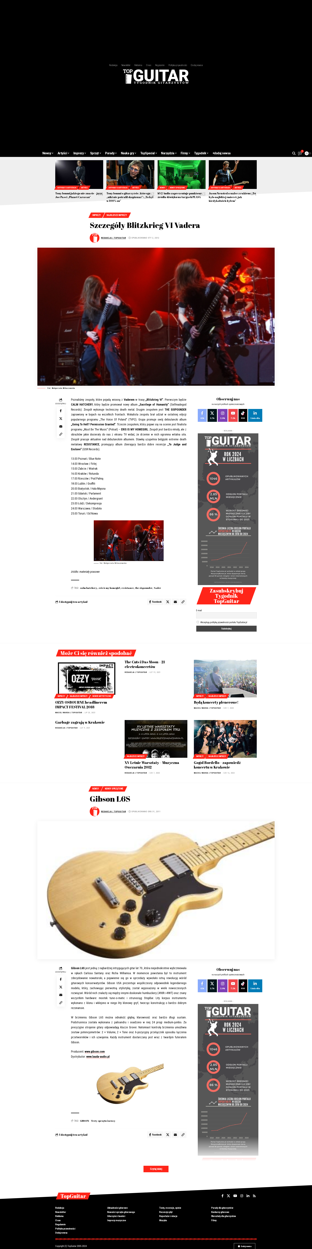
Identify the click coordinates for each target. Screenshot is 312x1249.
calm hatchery (88, 587)
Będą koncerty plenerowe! (216, 702)
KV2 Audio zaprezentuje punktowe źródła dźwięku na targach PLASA (180, 195)
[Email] (61, 426)
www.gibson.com (95, 1051)
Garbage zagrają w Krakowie (80, 722)
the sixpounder (143, 587)
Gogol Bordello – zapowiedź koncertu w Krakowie (217, 765)
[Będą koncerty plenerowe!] (225, 678)
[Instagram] (223, 415)
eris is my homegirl (109, 587)
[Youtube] (233, 415)
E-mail (199, 610)
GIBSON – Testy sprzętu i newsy (97, 1120)
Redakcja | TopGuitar (113, 238)
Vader (157, 587)
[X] (212, 415)
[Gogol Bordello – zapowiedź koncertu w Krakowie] (225, 739)
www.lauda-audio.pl (98, 1056)
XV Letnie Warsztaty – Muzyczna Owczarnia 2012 (152, 765)
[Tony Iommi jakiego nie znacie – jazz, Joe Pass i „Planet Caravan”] (79, 174)
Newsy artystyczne (101, 696)
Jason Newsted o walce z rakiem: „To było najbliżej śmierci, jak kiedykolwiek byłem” (232, 197)
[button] (294, 153)
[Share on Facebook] (61, 411)
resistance (128, 587)
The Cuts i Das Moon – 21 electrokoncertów (145, 664)
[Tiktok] (243, 415)
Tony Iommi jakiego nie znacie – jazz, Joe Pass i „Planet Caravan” (79, 195)
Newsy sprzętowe (177, 188)
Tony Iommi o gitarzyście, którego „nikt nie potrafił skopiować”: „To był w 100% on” (129, 197)
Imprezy (96, 215)
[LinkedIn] (255, 415)
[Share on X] (61, 418)
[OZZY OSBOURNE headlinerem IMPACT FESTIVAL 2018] (86, 678)
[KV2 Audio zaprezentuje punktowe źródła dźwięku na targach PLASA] (182, 174)
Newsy (162, 188)
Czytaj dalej (156, 1168)
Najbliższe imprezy (117, 215)
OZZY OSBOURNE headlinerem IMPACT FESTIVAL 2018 (81, 704)
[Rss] (254, 1196)
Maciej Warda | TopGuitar (68, 713)
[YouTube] (235, 1196)
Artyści (84, 188)
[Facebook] (202, 415)
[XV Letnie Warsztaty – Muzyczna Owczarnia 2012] (156, 739)
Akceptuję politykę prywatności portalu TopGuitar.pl (223, 622)
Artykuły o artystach (66, 188)
